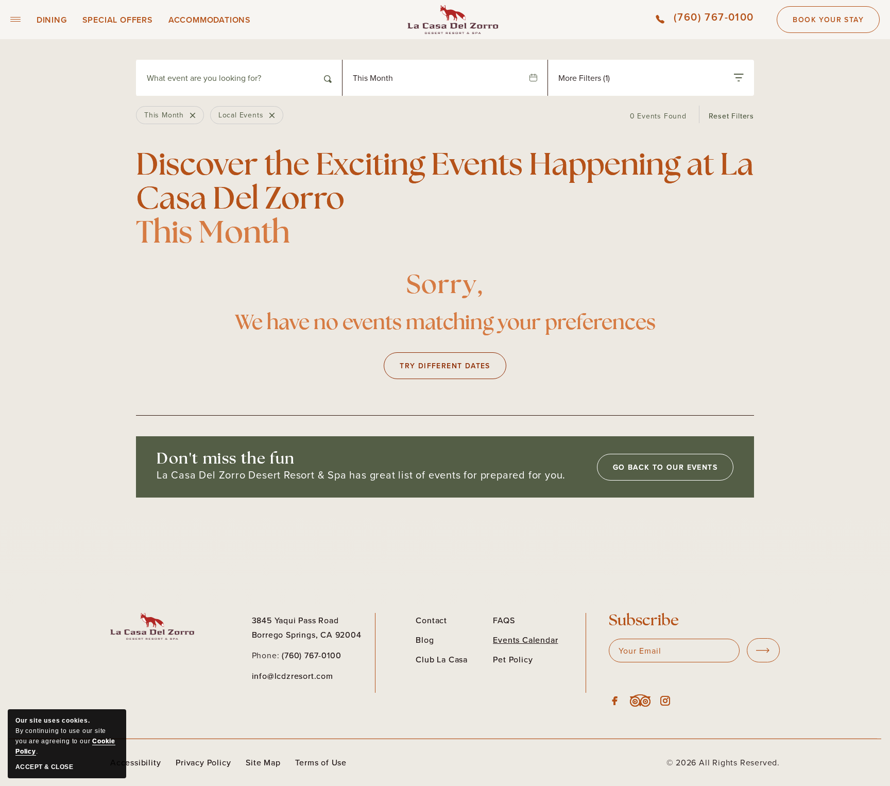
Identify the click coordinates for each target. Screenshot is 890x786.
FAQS (504, 620)
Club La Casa (442, 659)
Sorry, (445, 287)
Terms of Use (321, 762)
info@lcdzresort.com (292, 675)
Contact (431, 620)
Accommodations (209, 20)
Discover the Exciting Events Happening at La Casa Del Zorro (445, 200)
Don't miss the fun (226, 460)
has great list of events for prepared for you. (361, 475)
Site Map (263, 762)
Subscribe (644, 621)
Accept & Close (44, 767)
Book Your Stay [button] (828, 23)
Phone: (266, 655)
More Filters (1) (584, 77)
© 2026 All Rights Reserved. (723, 762)
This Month (373, 77)
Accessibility (135, 762)
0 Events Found (658, 116)
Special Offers (117, 20)
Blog (425, 639)
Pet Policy (513, 659)
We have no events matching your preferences (445, 324)
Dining (52, 20)
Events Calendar (525, 639)
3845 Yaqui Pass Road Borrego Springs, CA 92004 (307, 627)
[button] (15, 19)
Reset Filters (731, 116)
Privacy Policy (203, 762)
